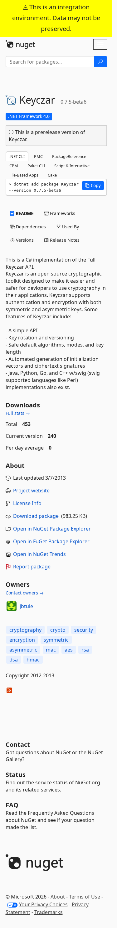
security (83, 629)
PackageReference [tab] (69, 156)
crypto (58, 629)
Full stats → (18, 413)
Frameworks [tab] (62, 213)
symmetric (56, 639)
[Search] (100, 61)
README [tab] (24, 213)
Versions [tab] (24, 240)
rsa (85, 649)
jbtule (26, 606)
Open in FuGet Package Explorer (51, 541)
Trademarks (48, 912)
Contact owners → (25, 593)
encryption (22, 639)
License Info (27, 503)
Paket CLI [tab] (36, 165)
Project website (31, 490)
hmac (33, 659)
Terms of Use (84, 896)
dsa (13, 659)
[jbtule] (11, 606)
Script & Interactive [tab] (72, 165)
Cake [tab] (52, 175)
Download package (36, 516)
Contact (18, 744)
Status (16, 774)
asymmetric (23, 649)
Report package (32, 566)
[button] (93, 185)
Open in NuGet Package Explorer (52, 528)
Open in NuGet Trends (39, 554)
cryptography (25, 629)
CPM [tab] (13, 165)
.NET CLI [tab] (17, 156)
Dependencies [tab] (30, 227)
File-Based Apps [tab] (23, 175)
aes (69, 649)
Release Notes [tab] (64, 240)
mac (51, 649)
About (58, 896)
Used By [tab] (70, 227)
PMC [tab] (38, 156)
